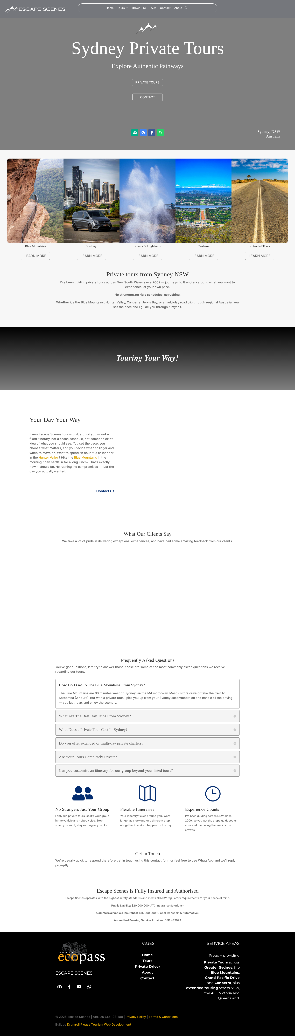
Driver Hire (139, 8)
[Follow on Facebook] (151, 132)
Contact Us (105, 491)
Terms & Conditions (163, 1017)
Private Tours (216, 962)
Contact (165, 8)
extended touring (202, 988)
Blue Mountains (85, 457)
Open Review (187, 627)
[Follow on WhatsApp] (160, 132)
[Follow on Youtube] (79, 987)
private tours (147, 82)
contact (147, 97)
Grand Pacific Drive (222, 978)
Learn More (35, 256)
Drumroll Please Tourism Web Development (99, 1024)
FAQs (153, 8)
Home (110, 8)
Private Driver (147, 967)
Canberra (223, 983)
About (178, 8)
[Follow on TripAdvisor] (134, 132)
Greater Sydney (218, 967)
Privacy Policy (136, 1017)
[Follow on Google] (143, 132)
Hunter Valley (49, 457)
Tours (121, 8)
